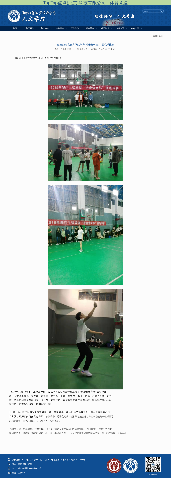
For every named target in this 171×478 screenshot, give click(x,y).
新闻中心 (45, 28)
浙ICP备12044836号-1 (77, 459)
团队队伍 (75, 28)
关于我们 (30, 28)
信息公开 (135, 28)
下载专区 (120, 28)
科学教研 (105, 28)
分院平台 (60, 28)
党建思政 (90, 28)
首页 (15, 28)
